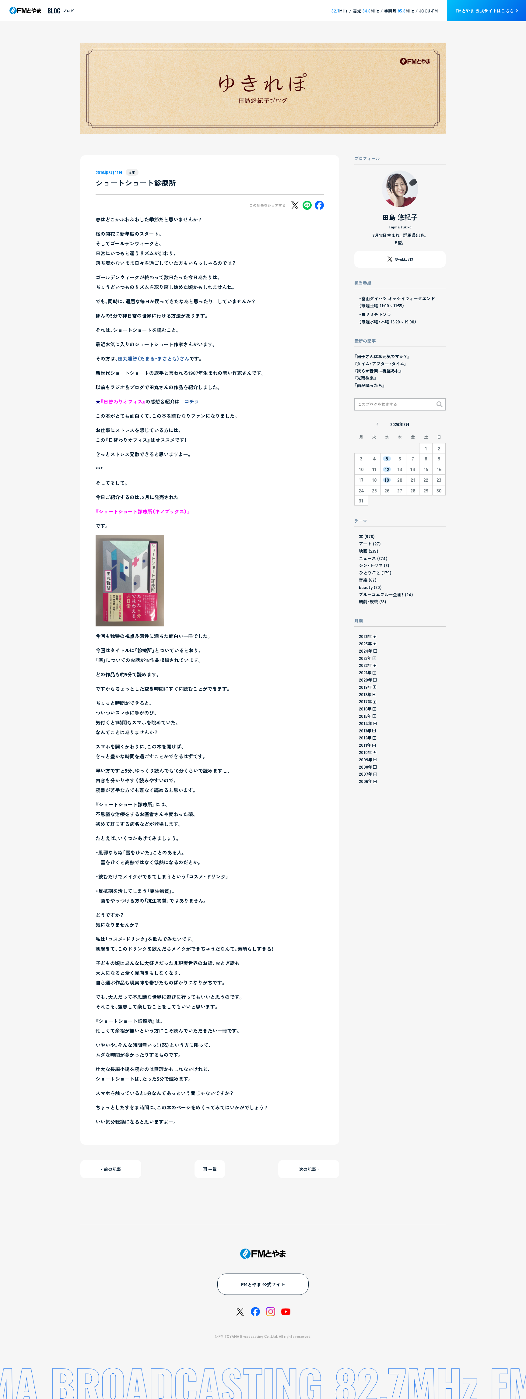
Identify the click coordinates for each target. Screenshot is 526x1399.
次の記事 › (309, 1169)
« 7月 (377, 424)
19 (386, 480)
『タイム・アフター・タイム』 (380, 364)
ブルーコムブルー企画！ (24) (386, 594)
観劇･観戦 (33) (372, 601)
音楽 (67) (368, 580)
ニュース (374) (373, 558)
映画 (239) (368, 551)
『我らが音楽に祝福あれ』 (378, 371)
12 (387, 469)
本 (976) (367, 536)
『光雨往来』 (365, 378)
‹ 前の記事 (111, 1169)
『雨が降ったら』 (369, 385)
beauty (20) (370, 587)
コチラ (191, 401)
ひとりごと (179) (375, 572)
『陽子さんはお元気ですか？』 (381, 356)
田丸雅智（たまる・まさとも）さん (153, 358)
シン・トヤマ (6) (374, 565)
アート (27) (370, 544)
